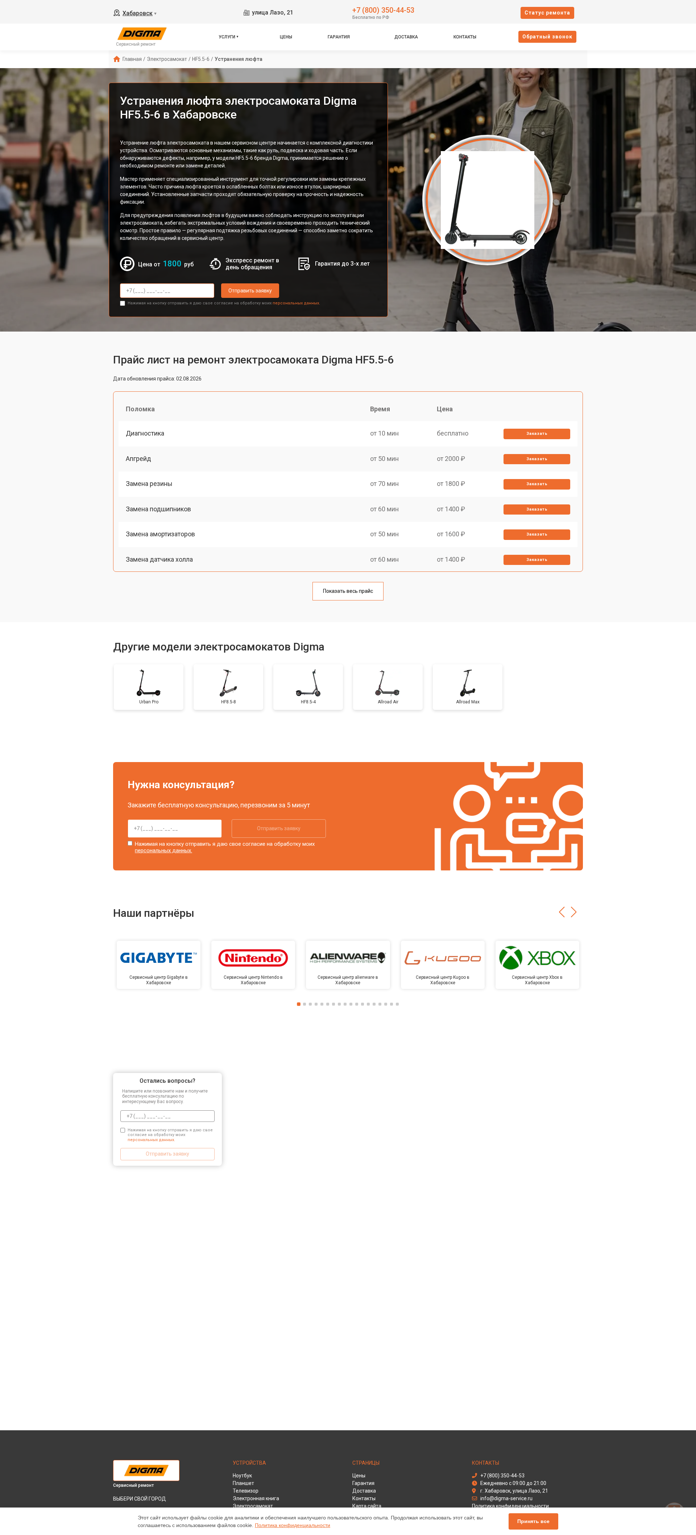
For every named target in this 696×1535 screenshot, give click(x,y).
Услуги (227, 36)
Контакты (464, 36)
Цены (286, 36)
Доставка (406, 36)
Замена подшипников (158, 509)
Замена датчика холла (159, 559)
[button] (562, 912)
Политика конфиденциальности (292, 1525)
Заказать (537, 433)
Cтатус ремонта (547, 13)
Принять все (533, 1521)
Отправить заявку (250, 291)
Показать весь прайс (348, 591)
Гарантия (339, 36)
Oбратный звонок (547, 36)
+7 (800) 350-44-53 (383, 9)
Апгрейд (138, 458)
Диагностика (145, 433)
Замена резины (149, 483)
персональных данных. (296, 303)
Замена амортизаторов (160, 534)
